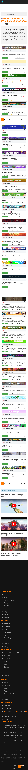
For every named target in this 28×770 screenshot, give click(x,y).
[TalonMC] (14, 327)
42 (12, 435)
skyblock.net (7, 400)
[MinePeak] (14, 248)
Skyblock (4, 403)
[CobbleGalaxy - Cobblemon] (14, 152)
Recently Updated (9, 600)
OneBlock (7, 626)
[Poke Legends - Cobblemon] (14, 355)
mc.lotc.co (6, 456)
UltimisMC (4, 53)
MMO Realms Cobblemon (9, 282)
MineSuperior (5, 67)
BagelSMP (4, 375)
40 (12, 407)
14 (12, 230)
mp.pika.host (7, 183)
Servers (5, 24)
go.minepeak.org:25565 (9, 251)
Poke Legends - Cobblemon (9, 361)
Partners (6, 691)
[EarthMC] (14, 127)
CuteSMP (4, 417)
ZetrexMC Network (7, 318)
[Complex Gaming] (14, 138)
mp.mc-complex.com (9, 141)
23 (12, 323)
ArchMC (4, 226)
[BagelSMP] (14, 369)
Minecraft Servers (6, 13)
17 (12, 258)
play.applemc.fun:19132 (9, 197)
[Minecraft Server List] (2, 2)
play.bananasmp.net (8, 344)
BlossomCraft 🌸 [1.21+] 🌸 (9, 212)
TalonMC (4, 332)
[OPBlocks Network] (14, 166)
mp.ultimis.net (7, 50)
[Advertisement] (14, 8)
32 (12, 351)
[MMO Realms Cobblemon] (14, 276)
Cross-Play (7, 638)
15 (12, 244)
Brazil (5, 664)
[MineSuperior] (14, 61)
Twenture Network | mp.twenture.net (11, 240)
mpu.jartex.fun (7, 302)
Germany (7, 676)
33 (12, 365)
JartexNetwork (6, 304)
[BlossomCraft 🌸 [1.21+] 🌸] (14, 206)
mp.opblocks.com (8, 169)
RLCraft (6, 629)
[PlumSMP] (14, 425)
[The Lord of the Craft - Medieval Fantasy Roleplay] (14, 453)
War (5, 635)
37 (12, 393)
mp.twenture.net (8, 237)
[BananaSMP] (14, 341)
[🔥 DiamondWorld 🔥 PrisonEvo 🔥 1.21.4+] (14, 75)
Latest (6, 594)
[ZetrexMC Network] (14, 313)
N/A (20, 216)
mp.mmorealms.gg (8, 279)
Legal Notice (15, 768)
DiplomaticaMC (6, 473)
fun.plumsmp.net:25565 (9, 428)
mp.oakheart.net (8, 106)
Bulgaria (6, 667)
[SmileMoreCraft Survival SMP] (14, 89)
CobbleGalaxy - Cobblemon (9, 158)
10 (12, 202)
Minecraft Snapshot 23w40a (13, 735)
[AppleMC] (14, 194)
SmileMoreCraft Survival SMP (10, 95)
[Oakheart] (14, 103)
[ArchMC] (14, 220)
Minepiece (4, 445)
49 (21, 119)
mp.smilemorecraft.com (9, 92)
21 (12, 287)
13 (12, 216)
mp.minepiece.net (8, 442)
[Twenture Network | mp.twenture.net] (14, 234)
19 (12, 272)
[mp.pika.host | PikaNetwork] (14, 180)
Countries (14, 13)
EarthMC (4, 132)
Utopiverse (4, 515)
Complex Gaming (6, 144)
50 (24, 119)
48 (12, 464)
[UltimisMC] (14, 47)
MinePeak (4, 254)
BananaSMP (5, 347)
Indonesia (7, 655)
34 (12, 379)
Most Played (8, 597)
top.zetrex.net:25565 (9, 316)
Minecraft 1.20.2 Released (12, 738)
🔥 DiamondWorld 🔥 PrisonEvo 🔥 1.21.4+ (13, 81)
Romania (7, 658)
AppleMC (4, 200)
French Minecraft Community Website (13, 742)
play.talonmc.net (8, 330)
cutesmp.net (7, 414)
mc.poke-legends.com (9, 358)
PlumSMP (4, 431)
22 (12, 309)
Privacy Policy (8, 697)
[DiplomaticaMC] (14, 467)
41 (12, 421)
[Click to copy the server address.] (24, 50)
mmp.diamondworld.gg (9, 78)
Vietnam (6, 670)
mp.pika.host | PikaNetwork (9, 186)
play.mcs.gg (7, 64)
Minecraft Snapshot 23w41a (13, 732)
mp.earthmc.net (7, 130)
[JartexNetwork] (14, 299)
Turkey (6, 661)
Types (6, 614)
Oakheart (4, 109)
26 (12, 337)
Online (5, 57)
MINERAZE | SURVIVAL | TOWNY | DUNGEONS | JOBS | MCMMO (11, 554)
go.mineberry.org (8, 265)
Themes (6, 617)
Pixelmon (7, 623)
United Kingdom (9, 673)
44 (12, 449)
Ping (5, 612)
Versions (6, 609)
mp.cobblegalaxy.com (9, 155)
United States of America (12, 652)
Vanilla (6, 641)
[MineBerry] (14, 262)
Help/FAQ (7, 700)
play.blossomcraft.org (9, 209)
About (6, 682)
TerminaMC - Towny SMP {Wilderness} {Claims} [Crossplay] (12, 534)
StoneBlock (7, 632)
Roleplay (6, 644)
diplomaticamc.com (8, 470)
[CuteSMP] (14, 411)
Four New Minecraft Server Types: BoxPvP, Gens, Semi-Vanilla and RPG (15, 727)
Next (3, 122)
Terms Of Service (9, 694)
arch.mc (6, 223)
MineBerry (4, 268)
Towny (6, 647)
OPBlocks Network (7, 172)
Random (6, 603)
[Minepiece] (14, 439)
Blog (5, 688)
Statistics (7, 685)
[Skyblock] (14, 397)
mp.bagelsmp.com (8, 372)
